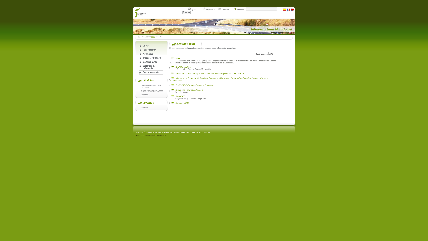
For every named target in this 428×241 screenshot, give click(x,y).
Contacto (225, 10)
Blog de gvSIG (182, 103)
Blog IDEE (180, 96)
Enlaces (240, 10)
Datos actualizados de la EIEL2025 (151, 86)
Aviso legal (140, 135)
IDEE (178, 58)
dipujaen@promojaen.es (156, 135)
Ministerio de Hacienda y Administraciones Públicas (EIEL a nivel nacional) (210, 73)
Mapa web (210, 10)
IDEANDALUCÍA (183, 67)
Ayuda (193, 10)
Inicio (153, 37)
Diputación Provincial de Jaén (189, 90)
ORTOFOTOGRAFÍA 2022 (152, 91)
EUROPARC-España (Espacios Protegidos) (195, 85)
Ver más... (145, 95)
